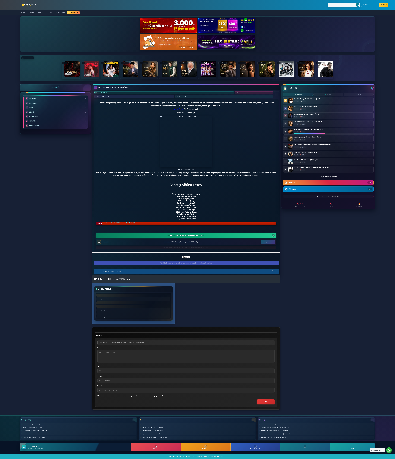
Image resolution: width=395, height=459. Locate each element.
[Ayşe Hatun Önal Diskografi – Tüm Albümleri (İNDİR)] (290, 125)
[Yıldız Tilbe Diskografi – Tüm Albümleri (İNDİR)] (290, 102)
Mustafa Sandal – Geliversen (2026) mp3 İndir (307, 160)
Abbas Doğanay (103, 310)
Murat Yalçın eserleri (190, 263)
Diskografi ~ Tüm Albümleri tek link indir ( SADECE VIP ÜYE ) (186, 235)
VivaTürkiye (29, 5)
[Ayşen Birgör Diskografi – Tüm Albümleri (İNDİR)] (290, 140)
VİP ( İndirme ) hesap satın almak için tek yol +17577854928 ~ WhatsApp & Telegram (197, 457)
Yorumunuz (101, 348)
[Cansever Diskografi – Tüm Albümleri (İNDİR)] (290, 118)
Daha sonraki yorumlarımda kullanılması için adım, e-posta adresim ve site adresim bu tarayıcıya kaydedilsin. (132, 396)
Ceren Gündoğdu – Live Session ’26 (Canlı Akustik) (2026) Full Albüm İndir (277, 434)
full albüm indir (164, 263)
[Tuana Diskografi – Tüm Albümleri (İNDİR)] (290, 156)
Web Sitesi (100, 386)
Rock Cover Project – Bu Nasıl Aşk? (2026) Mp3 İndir (34, 437)
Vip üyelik (31, 12)
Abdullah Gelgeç (103, 318)
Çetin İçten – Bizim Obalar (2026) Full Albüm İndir (272, 424)
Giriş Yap (374, 5)
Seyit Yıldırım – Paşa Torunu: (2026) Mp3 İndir (33, 434)
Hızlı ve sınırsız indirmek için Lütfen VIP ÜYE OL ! (126, 224)
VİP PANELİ (40, 12)
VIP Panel (384, 5)
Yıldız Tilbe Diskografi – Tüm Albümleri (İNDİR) (307, 99)
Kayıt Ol (365, 5)
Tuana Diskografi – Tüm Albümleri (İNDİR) (305, 152)
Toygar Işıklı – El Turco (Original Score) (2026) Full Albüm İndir (275, 427)
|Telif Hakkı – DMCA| (60, 12)
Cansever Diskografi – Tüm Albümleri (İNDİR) (306, 114)
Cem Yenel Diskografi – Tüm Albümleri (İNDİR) (152, 430)
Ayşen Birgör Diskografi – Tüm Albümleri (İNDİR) (307, 137)
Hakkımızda (49, 12)
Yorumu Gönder (265, 402)
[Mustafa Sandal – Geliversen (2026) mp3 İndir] (290, 163)
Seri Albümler (104, 92)
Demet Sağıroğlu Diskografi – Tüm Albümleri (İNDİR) (308, 129)
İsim (99, 366)
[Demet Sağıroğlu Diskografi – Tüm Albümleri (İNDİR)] (290, 133)
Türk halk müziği (201, 263)
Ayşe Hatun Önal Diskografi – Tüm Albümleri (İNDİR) (308, 122)
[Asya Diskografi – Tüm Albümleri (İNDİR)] (290, 110)
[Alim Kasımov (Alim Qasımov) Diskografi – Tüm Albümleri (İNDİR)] (290, 148)
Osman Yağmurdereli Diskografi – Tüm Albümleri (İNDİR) (155, 437)
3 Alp (100, 299)
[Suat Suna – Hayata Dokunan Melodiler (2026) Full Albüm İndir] (290, 171)
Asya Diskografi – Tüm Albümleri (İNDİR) (305, 106)
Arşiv (134, 420)
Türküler (209, 263)
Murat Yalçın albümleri (176, 263)
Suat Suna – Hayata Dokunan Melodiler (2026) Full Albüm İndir (312, 167)
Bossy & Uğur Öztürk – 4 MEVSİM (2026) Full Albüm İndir (274, 437)
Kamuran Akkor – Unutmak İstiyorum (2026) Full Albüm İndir (274, 430)
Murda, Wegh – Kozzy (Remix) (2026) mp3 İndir (33, 424)
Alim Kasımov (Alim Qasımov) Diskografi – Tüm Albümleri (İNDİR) (312, 144)
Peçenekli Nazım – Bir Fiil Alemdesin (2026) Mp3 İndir (35, 430)
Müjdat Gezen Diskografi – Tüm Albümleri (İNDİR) (153, 434)
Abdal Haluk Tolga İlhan (105, 314)
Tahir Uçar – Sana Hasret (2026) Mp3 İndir (32, 427)
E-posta (100, 376)
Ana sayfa (23, 12)
